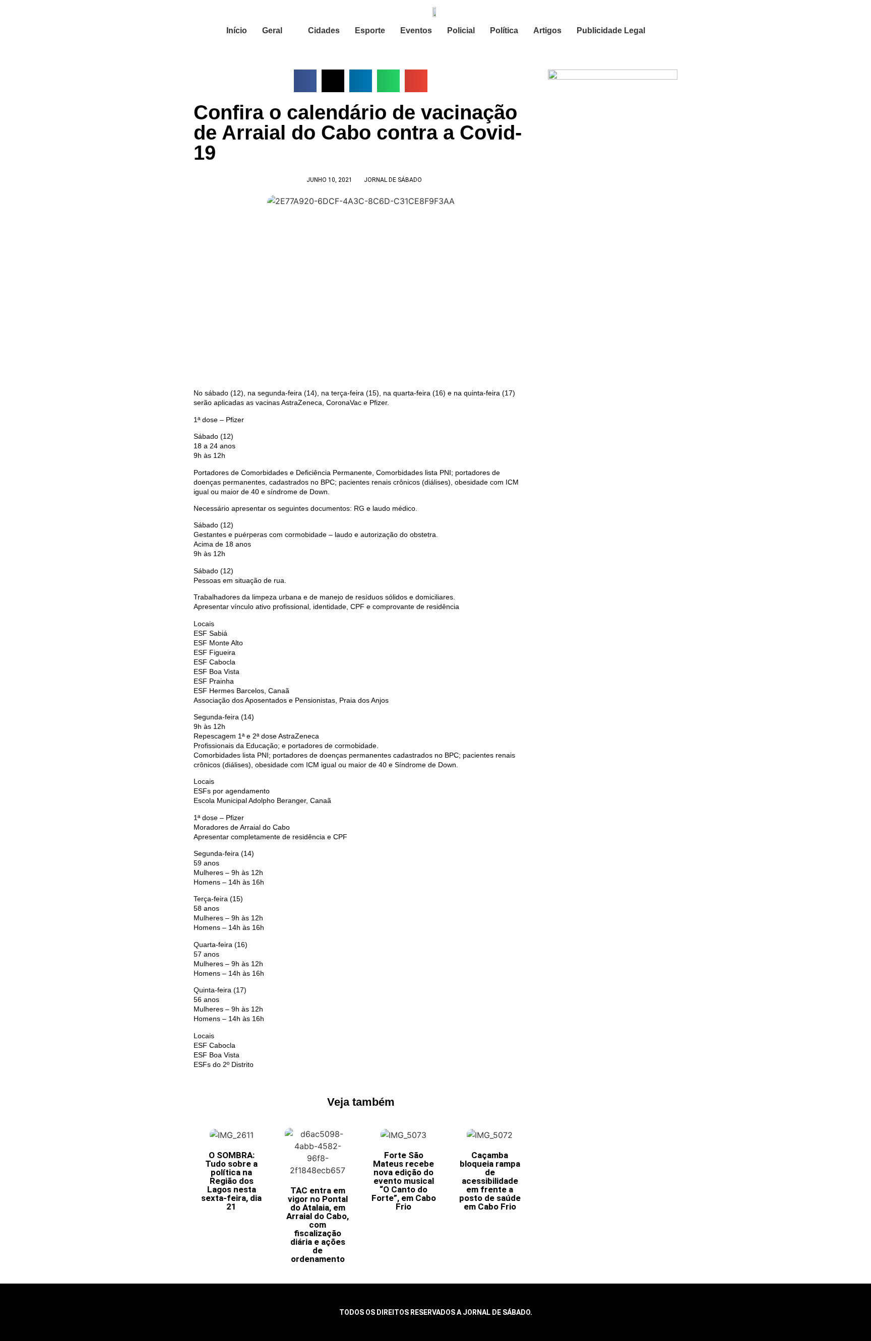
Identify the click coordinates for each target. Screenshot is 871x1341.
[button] (305, 81)
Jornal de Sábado (393, 179)
